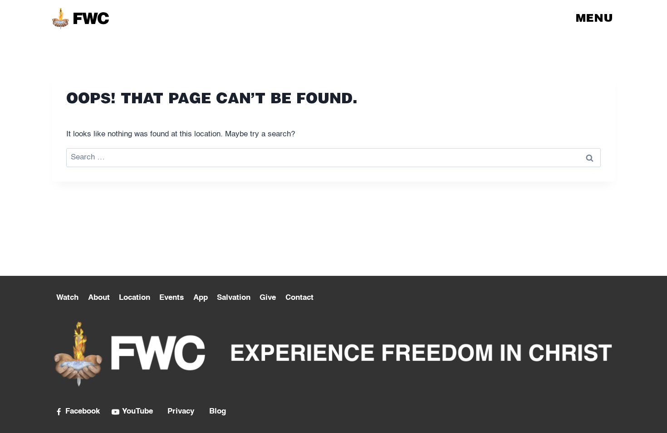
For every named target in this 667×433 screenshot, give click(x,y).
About (99, 298)
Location (134, 298)
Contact (299, 298)
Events (171, 298)
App (200, 298)
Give (268, 298)
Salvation (233, 298)
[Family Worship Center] (80, 18)
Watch (67, 298)
